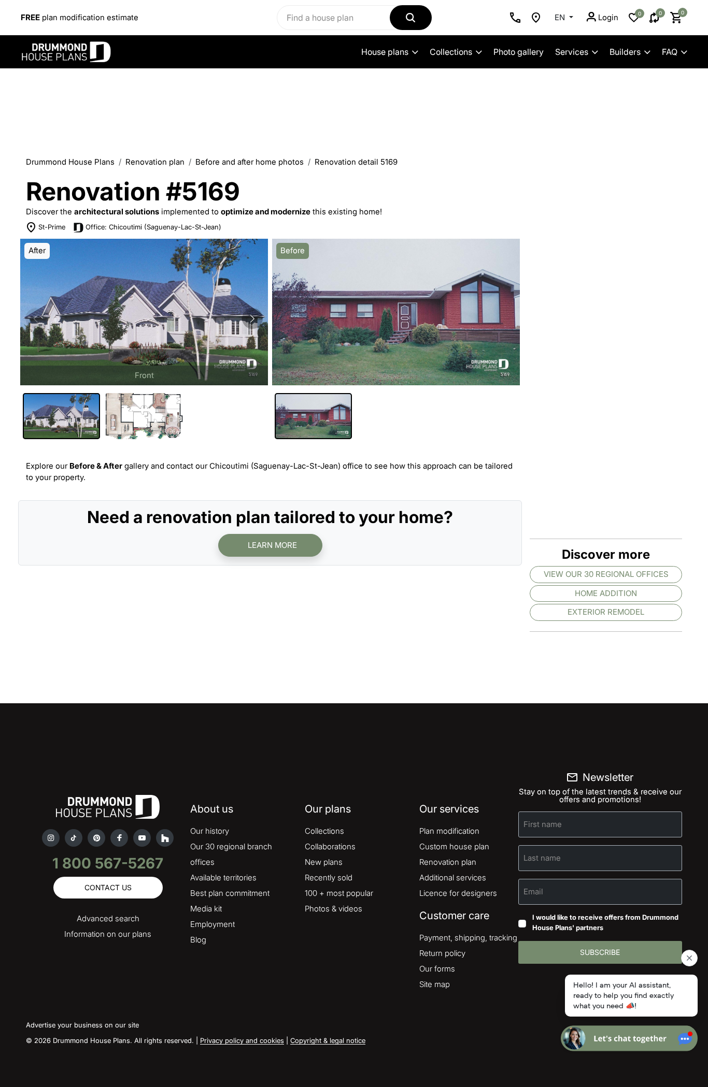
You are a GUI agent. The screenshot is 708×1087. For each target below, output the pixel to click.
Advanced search (108, 918)
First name (542, 824)
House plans (384, 52)
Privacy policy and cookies (242, 1040)
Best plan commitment (230, 893)
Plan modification (449, 831)
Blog (198, 940)
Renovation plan (155, 162)
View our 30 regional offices (606, 574)
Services (571, 52)
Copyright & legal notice (327, 1040)
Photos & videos (333, 909)
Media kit (206, 909)
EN (561, 17)
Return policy (442, 953)
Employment (212, 924)
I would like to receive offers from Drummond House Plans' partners (605, 922)
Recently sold (328, 877)
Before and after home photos (249, 162)
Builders (625, 52)
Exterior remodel (606, 612)
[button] (252, 318)
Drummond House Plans (70, 162)
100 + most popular (339, 893)
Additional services (452, 877)
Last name (542, 858)
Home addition (606, 593)
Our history (209, 831)
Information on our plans (107, 934)
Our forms (437, 969)
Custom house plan (454, 846)
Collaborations (330, 846)
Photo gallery (518, 52)
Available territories (223, 877)
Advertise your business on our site (82, 1025)
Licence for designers (458, 893)
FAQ (669, 52)
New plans (324, 862)
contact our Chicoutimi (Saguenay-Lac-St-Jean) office (264, 466)
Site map (434, 984)
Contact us (108, 887)
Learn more (272, 545)
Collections (451, 52)
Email (533, 891)
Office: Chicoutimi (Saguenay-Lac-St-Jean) (153, 227)
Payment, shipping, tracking (468, 938)
